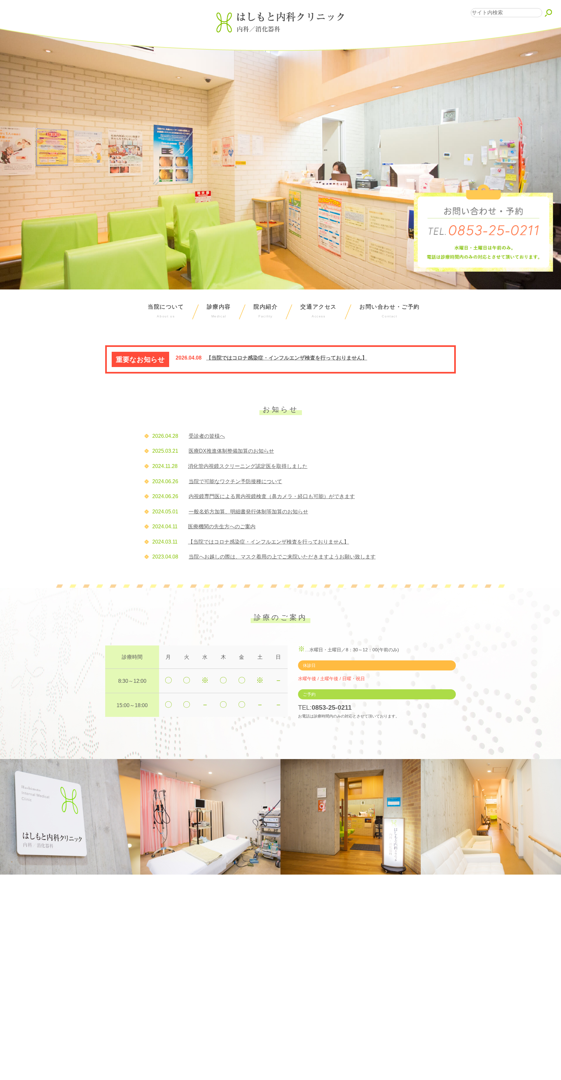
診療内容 (219, 311)
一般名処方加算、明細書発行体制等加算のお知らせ (248, 511)
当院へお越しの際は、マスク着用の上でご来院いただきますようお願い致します (282, 556)
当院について (166, 311)
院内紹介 (266, 311)
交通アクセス (318, 311)
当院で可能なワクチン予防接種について (235, 481)
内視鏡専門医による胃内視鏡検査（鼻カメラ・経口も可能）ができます (272, 496)
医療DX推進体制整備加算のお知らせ (231, 451)
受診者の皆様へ (207, 436)
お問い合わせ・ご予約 (389, 311)
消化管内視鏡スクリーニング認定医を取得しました (247, 466)
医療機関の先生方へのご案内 (222, 526)
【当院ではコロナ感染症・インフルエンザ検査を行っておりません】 (286, 358)
